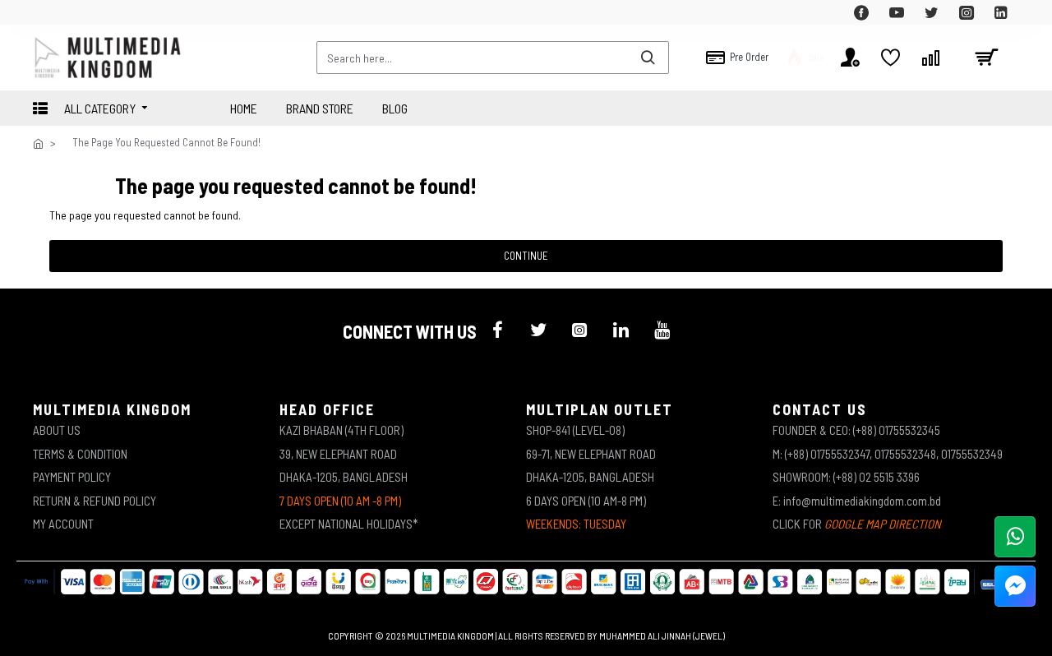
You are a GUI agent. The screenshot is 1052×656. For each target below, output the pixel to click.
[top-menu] (45, 12)
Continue (526, 255)
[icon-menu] (497, 329)
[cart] (986, 57)
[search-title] (647, 57)
